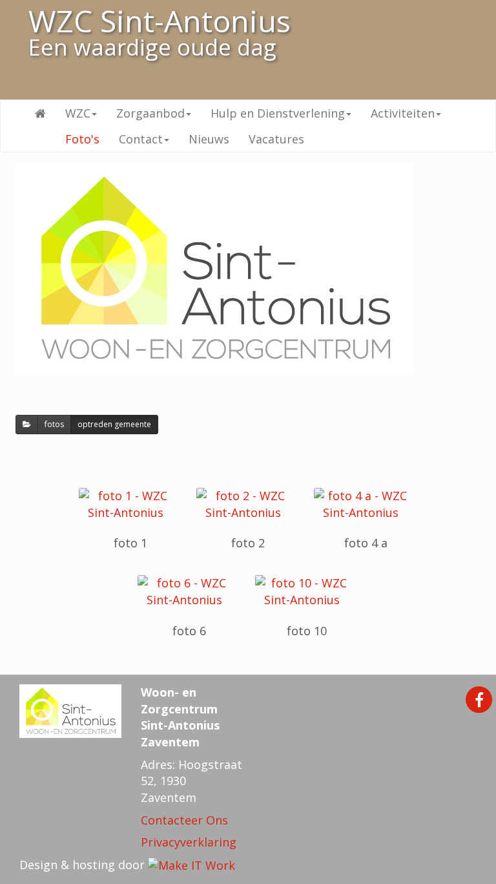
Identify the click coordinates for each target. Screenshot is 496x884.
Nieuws (209, 139)
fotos (54, 424)
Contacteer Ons (184, 820)
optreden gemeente (114, 424)
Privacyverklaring (188, 842)
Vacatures (276, 139)
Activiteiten (403, 113)
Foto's (82, 139)
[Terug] (27, 424)
